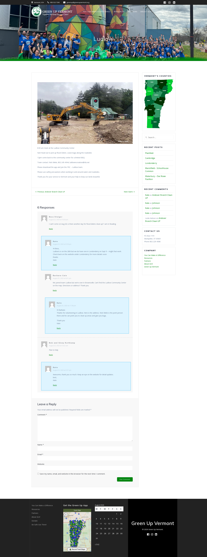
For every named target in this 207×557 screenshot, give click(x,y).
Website (40, 464)
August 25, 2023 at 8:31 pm (62, 278)
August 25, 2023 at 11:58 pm (66, 306)
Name (40, 444)
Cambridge (150, 158)
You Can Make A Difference (155, 255)
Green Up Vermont (151, 267)
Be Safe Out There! (166, 11)
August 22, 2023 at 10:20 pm (58, 220)
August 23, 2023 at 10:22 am (58, 346)
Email (40, 454)
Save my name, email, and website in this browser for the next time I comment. (72, 474)
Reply (51, 229)
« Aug (97, 544)
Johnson (156, 203)
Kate (55, 241)
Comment (42, 414)
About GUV (146, 11)
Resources (119, 11)
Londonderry (151, 163)
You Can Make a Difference (97, 11)
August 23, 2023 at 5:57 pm (62, 370)
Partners (132, 11)
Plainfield (149, 153)
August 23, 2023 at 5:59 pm (62, 244)
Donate (34, 521)
